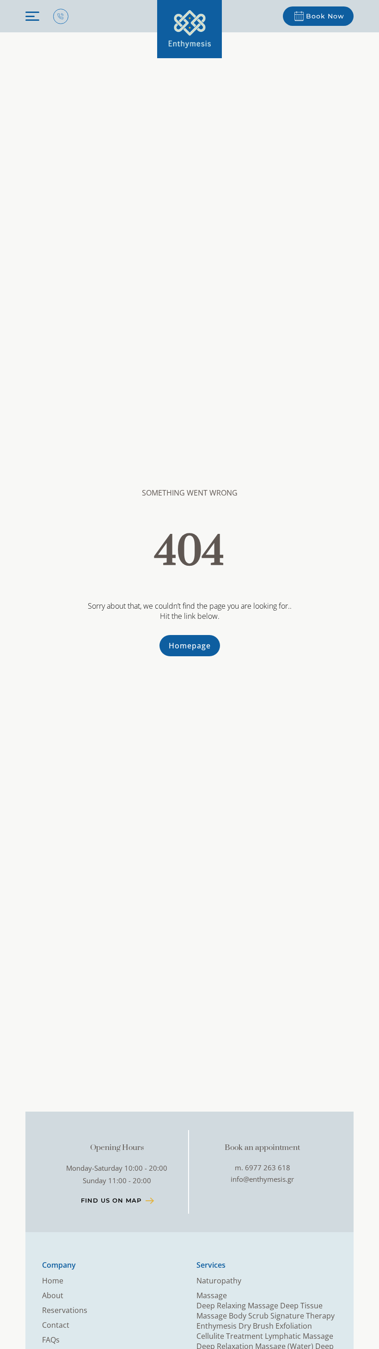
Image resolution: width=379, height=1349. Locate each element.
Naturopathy (218, 1281)
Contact (55, 1325)
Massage (211, 1295)
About (52, 1295)
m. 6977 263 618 (262, 1167)
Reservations (64, 1310)
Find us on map (111, 1200)
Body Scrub (249, 1316)
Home (52, 1281)
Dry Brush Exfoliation (275, 1326)
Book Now (325, 16)
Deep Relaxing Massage (238, 1306)
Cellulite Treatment (230, 1336)
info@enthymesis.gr (262, 1179)
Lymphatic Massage (299, 1336)
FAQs (51, 1340)
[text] (189, 29)
